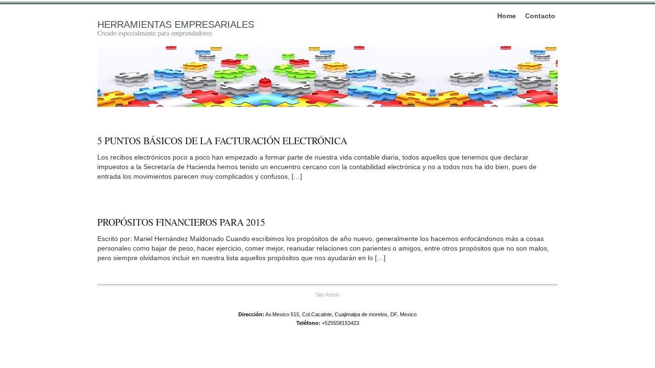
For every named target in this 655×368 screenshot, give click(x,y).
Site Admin (327, 295)
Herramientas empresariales (175, 24)
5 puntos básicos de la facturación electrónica (222, 140)
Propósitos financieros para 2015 (181, 222)
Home (506, 16)
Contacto (540, 16)
